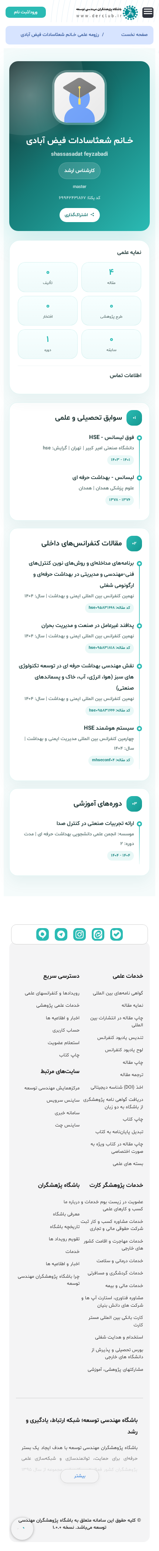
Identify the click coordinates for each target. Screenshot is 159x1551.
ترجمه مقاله (131, 1075)
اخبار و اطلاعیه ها (63, 1018)
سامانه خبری (67, 1113)
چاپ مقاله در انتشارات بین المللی (116, 1022)
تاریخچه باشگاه (65, 1227)
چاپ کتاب (133, 1119)
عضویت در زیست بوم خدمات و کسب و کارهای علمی (112, 1206)
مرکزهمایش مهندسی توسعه (52, 1088)
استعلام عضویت (64, 1043)
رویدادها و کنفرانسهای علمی (52, 993)
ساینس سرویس (63, 1100)
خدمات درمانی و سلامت (120, 1261)
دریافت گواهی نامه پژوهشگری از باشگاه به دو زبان (113, 1103)
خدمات (72, 1251)
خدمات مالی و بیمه (124, 1286)
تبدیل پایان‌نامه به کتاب (119, 1132)
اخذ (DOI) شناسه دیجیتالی (117, 1087)
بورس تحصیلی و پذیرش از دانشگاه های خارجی (117, 1354)
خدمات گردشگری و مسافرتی (115, 1273)
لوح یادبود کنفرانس (124, 1050)
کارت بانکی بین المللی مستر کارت (115, 1321)
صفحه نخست (134, 35)
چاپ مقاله (133, 1062)
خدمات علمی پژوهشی (58, 1005)
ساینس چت (67, 1125)
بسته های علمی (128, 1164)
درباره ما (72, 1202)
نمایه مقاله (132, 1005)
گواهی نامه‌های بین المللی (118, 993)
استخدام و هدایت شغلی (119, 1337)
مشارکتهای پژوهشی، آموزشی (115, 1369)
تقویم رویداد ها (64, 1239)
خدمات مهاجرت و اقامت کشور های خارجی (113, 1245)
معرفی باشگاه (66, 1214)
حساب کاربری (66, 1030)
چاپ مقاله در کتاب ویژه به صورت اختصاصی (117, 1148)
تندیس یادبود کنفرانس (120, 1037)
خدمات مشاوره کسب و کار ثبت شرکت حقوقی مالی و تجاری (112, 1225)
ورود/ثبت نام (25, 12)
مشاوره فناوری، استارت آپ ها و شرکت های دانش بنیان (112, 1302)
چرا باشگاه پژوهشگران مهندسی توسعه (49, 1280)
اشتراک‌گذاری (76, 215)
